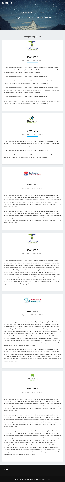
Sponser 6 (32, 57)
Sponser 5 (32, 131)
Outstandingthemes (44, 479)
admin (27, 60)
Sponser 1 (32, 388)
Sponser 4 (32, 184)
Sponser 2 (32, 311)
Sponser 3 (32, 250)
